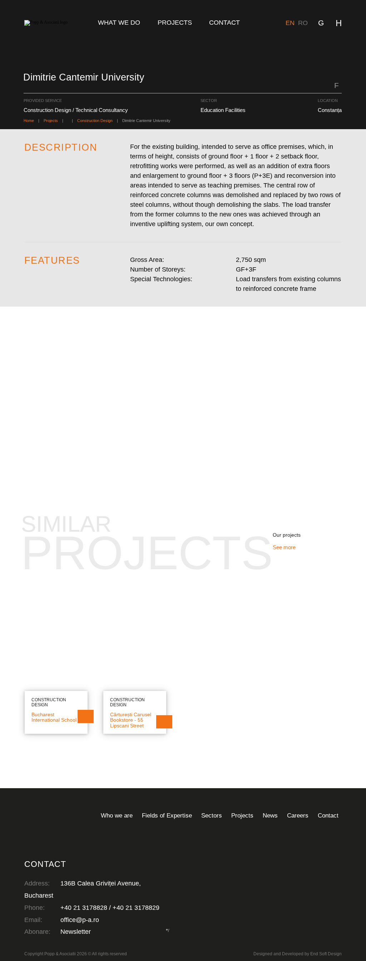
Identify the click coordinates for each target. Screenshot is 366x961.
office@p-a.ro (79, 919)
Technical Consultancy (44, 506)
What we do (119, 22)
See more (285, 547)
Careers (297, 815)
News (270, 815)
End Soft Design (326, 953)
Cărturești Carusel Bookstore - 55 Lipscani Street (130, 720)
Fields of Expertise (167, 815)
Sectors (211, 815)
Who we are (117, 815)
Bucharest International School (53, 717)
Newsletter (75, 931)
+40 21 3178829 (136, 907)
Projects (175, 22)
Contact (224, 22)
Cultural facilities (97, 505)
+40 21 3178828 (83, 907)
